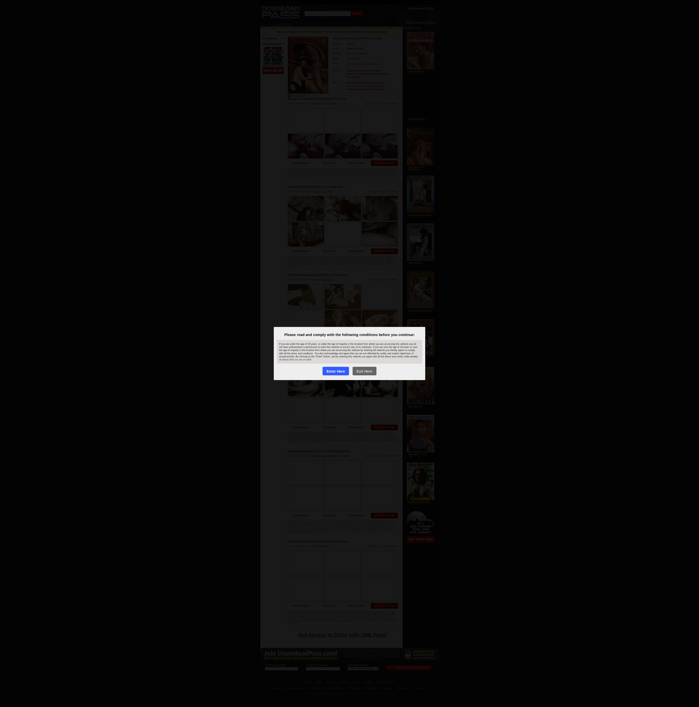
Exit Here (364, 371)
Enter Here (336, 371)
